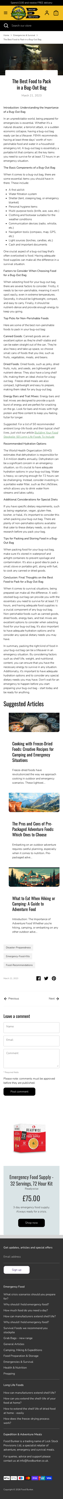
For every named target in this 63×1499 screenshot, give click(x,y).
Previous (13, 999)
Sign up (16, 1270)
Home (6, 35)
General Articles (14, 1344)
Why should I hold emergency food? (26, 1304)
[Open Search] (6, 25)
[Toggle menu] (5, 12)
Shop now (31, 1223)
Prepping (9, 1374)
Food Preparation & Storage (21, 1356)
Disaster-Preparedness (18, 947)
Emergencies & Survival (24, 35)
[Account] (46, 11)
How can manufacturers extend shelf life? (30, 1316)
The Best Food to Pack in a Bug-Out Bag (22, 39)
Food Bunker (27, 1489)
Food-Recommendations (19, 965)
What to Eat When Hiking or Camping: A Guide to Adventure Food (33, 903)
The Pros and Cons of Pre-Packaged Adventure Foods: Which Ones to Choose (33, 829)
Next (52, 999)
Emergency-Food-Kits (18, 956)
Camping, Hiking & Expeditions (23, 1350)
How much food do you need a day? (26, 1310)
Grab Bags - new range (18, 1338)
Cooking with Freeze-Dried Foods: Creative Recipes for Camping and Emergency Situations (33, 751)
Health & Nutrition (15, 1368)
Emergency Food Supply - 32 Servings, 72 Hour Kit (31, 1180)
